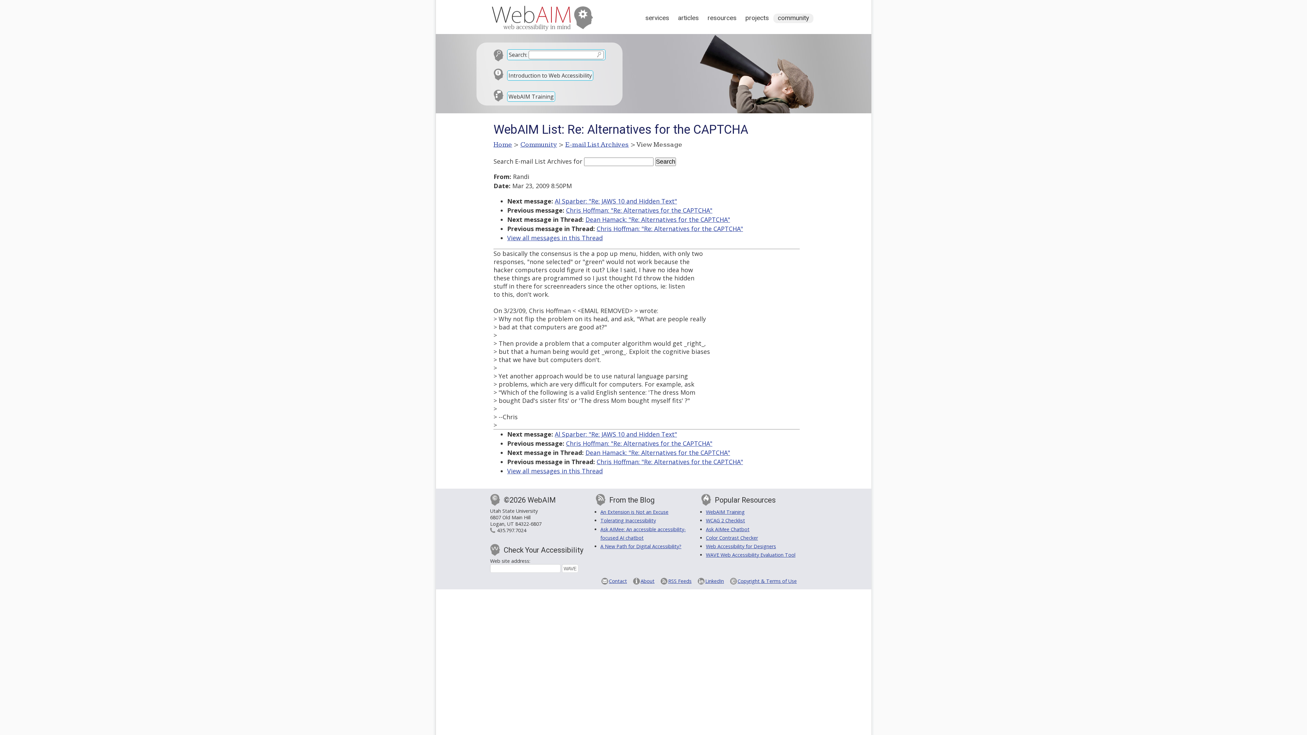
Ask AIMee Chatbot (727, 529)
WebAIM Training (531, 96)
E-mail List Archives (597, 145)
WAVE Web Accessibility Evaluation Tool (750, 555)
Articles (688, 18)
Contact (618, 581)
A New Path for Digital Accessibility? (640, 546)
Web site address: (510, 561)
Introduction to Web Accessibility (550, 75)
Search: (518, 55)
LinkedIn (714, 581)
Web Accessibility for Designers (741, 546)
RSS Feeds (680, 581)
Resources (722, 18)
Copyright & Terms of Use (767, 581)
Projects (757, 18)
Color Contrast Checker (732, 538)
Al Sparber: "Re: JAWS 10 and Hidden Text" (616, 201)
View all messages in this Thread (555, 238)
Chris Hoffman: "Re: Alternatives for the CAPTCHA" (639, 210)
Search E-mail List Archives (533, 161)
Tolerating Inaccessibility (628, 520)
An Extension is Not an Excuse (634, 512)
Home (503, 145)
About (648, 581)
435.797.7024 (511, 530)
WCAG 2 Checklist (725, 520)
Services (657, 18)
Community (793, 18)
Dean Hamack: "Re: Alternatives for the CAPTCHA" (657, 219)
